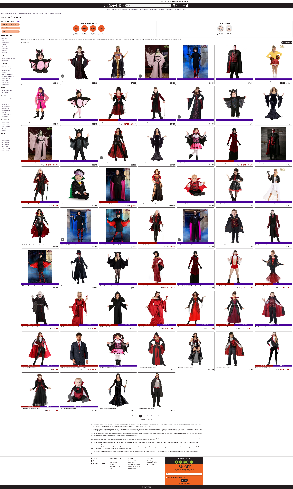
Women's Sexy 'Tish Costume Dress (146, 163)
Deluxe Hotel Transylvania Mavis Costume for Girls (111, 244)
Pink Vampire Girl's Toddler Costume (108, 367)
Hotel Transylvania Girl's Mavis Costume (186, 81)
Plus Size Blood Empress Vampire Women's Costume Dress (151, 326)
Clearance (4, 122)
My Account (97, 461)
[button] (178, 5)
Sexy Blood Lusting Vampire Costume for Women (149, 203)
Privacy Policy (151, 464)
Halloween (4, 108)
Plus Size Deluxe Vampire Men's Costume (225, 81)
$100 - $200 (5, 146)
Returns (112, 464)
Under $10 (4, 138)
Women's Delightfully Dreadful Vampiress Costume (227, 163)
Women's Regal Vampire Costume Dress (186, 326)
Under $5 (4, 136)
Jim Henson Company (7, 76)
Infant (3, 46)
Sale (3, 130)
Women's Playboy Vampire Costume (185, 367)
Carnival (4, 100)
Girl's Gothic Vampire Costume (223, 203)
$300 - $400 (5, 150)
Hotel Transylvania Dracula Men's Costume (187, 244)
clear (18, 21)
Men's (3, 40)
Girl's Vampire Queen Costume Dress (224, 326)
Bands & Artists (5, 68)
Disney (3, 72)
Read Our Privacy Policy (184, 483)
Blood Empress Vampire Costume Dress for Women (72, 326)
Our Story (131, 462)
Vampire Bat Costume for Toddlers (68, 163)
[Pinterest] (180, 462)
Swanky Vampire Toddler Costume (223, 244)
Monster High (5, 78)
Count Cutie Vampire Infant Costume (185, 203)
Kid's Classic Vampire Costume (262, 326)
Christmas (4, 102)
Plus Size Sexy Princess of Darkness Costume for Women (34, 244)
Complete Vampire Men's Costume (146, 408)
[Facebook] (176, 462)
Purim (3, 112)
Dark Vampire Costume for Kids (223, 367)
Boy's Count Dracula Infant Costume (69, 408)
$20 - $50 (4, 142)
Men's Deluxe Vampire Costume (262, 163)
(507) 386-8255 (166, 1)
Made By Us (5, 126)
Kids (3, 44)
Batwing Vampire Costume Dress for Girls (31, 408)
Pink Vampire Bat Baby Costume (29, 81)
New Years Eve (5, 110)
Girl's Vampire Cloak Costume (106, 326)
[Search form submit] (169, 5)
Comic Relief (5, 104)
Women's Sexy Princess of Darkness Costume (109, 163)
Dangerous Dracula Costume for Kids (30, 326)
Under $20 (4, 140)
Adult (3, 38)
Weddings (4, 116)
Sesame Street (5, 84)
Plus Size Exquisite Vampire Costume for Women (32, 203)
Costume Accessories (7, 58)
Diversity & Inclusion (134, 464)
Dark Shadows (5, 70)
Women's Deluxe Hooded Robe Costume (147, 367)
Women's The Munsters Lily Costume (147, 81)
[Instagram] (184, 462)
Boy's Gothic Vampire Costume (67, 285)
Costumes (4, 60)
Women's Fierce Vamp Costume (29, 367)
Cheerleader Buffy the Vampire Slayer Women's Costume (267, 81)
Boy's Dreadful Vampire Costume (146, 122)
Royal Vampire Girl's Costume (67, 81)
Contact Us (177, 1)
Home (95, 458)
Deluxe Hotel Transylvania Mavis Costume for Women (33, 285)
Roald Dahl (4, 82)
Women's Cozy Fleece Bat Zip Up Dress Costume (110, 285)
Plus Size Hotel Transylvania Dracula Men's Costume (111, 203)
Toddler (4, 48)
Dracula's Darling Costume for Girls (263, 285)
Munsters (4, 80)
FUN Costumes (5, 90)
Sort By (286, 42)
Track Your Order (99, 463)
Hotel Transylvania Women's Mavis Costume (70, 244)
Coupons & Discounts (134, 461)
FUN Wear (4, 92)
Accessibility (132, 468)
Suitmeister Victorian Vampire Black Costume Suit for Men (73, 367)
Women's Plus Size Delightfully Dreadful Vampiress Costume (191, 285)
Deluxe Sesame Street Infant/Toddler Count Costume (72, 203)
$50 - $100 (5, 144)
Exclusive (4, 124)
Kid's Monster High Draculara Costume (30, 122)
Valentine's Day (5, 114)
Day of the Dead (6, 106)
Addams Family (5, 66)
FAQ (111, 468)
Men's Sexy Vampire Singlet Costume (224, 285)
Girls (3, 52)
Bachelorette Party (6, 98)
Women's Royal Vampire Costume (185, 122)
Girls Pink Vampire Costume (184, 163)
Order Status (113, 462)
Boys (3, 50)
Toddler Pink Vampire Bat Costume (68, 122)
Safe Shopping (151, 461)
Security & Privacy (152, 462)
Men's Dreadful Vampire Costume (262, 244)
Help (187, 1)
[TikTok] (191, 462)
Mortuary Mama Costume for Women (108, 408)
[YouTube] (187, 462)
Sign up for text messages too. (177, 477)
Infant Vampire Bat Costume (222, 122)
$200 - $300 (5, 148)
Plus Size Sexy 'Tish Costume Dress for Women (265, 122)
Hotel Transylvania (6, 74)
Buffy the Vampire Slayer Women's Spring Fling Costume (267, 203)
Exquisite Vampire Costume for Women (147, 244)
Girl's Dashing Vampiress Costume (262, 367)
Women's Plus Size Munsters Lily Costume (31, 163)
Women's (4, 42)
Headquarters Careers (134, 466)
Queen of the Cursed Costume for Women (109, 81)
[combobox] (146, 5)
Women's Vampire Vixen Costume (146, 285)
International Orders (115, 466)
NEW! (3, 128)
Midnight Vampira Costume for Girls (107, 122)
